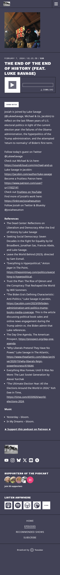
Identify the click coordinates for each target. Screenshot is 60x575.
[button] (12, 85)
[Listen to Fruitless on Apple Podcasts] (8, 505)
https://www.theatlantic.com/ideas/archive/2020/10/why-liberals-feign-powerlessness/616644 (31, 361)
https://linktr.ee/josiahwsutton (22, 200)
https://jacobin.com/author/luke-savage (28, 174)
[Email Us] (31, 460)
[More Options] (46, 505)
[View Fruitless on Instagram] (13, 460)
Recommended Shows (30, 532)
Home (30, 520)
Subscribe (30, 537)
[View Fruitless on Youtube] (6, 460)
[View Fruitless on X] (25, 460)
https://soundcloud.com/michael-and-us (28, 165)
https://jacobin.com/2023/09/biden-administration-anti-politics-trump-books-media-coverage (28, 308)
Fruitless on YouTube (29, 192)
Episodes (30, 526)
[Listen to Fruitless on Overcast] (27, 505)
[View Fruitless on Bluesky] (19, 460)
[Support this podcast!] (37, 460)
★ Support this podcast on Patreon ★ (27, 429)
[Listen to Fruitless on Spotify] (18, 505)
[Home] (26, 4)
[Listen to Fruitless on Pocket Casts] (37, 505)
